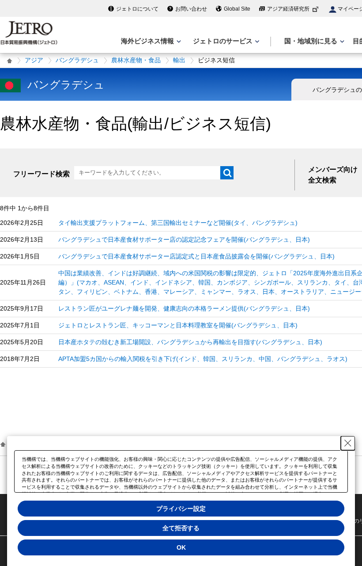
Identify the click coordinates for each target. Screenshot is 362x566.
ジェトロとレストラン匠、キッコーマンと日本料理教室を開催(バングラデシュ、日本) (178, 325)
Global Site (237, 9)
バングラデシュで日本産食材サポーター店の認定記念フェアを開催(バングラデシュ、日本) (184, 239)
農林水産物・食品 (136, 60)
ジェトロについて (137, 9)
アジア (34, 60)
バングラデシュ (77, 60)
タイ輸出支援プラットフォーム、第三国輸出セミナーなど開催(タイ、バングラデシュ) (178, 222)
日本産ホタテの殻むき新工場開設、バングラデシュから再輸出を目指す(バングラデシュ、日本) (190, 342)
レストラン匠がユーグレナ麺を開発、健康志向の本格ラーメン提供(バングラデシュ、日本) (184, 308)
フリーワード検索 (41, 174)
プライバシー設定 (181, 508)
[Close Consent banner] (348, 443)
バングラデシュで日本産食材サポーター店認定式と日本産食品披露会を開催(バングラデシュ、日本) (196, 256)
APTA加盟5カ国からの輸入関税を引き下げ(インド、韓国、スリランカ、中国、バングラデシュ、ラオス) (202, 358)
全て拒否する (181, 528)
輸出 (179, 60)
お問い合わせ (191, 9)
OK (181, 547)
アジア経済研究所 (288, 9)
